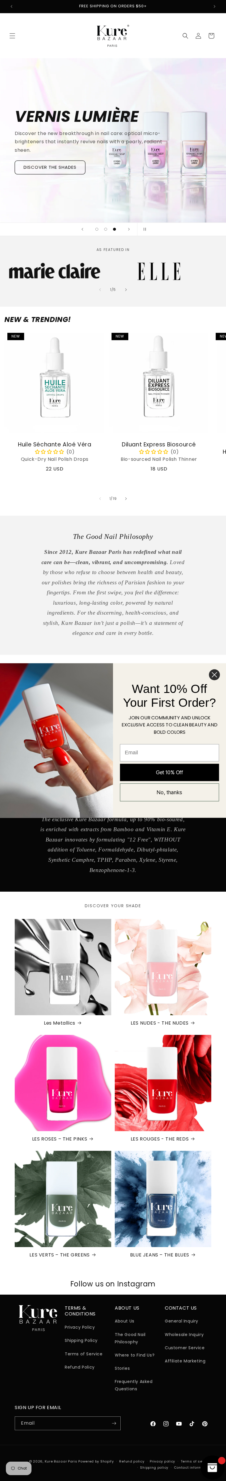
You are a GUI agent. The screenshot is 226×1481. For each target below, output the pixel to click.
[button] (12, 35)
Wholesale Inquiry (184, 1334)
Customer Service (185, 1348)
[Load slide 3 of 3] (114, 229)
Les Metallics (59, 1023)
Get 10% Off (169, 772)
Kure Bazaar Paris (61, 1461)
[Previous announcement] (11, 6)
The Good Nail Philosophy (130, 1338)
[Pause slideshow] (143, 229)
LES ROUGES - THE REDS (160, 1139)
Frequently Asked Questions (134, 1385)
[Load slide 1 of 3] (96, 229)
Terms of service (196, 1461)
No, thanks (169, 792)
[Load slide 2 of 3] (105, 229)
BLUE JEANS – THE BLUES (159, 1255)
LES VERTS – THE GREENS (59, 1255)
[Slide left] (100, 289)
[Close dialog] (214, 674)
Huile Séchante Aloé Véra (54, 444)
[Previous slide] (82, 229)
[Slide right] (125, 289)
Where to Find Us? (134, 1355)
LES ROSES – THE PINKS (59, 1139)
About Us (124, 1321)
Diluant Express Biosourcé (159, 444)
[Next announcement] (214, 6)
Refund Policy (80, 1367)
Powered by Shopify (96, 1461)
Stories (122, 1368)
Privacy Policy (80, 1327)
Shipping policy (154, 1467)
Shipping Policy (81, 1340)
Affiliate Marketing (185, 1361)
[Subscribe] (113, 1423)
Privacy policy (162, 1461)
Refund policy (131, 1461)
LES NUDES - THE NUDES (160, 1023)
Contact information (192, 1467)
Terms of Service (84, 1354)
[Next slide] (128, 229)
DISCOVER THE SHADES (50, 167)
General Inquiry (181, 1321)
